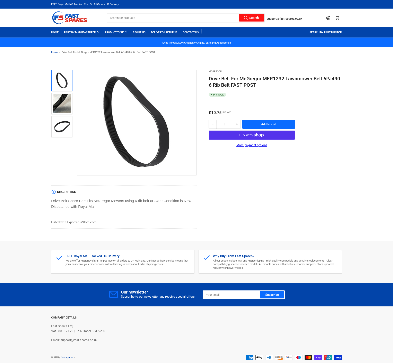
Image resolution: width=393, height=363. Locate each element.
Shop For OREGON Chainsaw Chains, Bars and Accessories (196, 42)
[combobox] (186, 18)
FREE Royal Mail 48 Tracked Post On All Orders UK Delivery (85, 4)
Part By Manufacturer (80, 32)
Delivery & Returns (164, 32)
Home (55, 32)
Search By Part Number (325, 32)
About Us (139, 32)
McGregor (215, 71)
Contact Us (191, 32)
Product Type (114, 32)
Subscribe (272, 295)
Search (254, 18)
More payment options (251, 145)
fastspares (67, 357)
